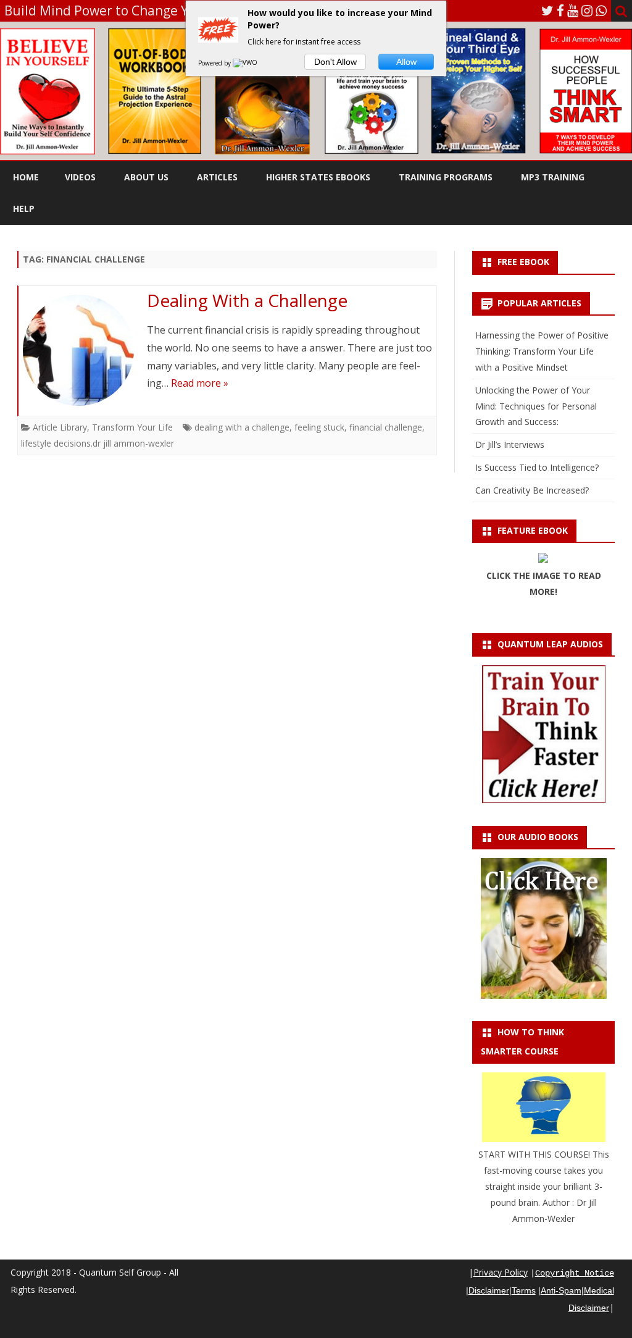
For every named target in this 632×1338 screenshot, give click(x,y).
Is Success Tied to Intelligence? (537, 467)
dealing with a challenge (241, 427)
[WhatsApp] (601, 10)
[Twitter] (547, 10)
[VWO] (246, 63)
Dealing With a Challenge (247, 300)
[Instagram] (586, 10)
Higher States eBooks (318, 177)
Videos (80, 177)
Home (26, 177)
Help (24, 208)
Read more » (199, 383)
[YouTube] (572, 10)
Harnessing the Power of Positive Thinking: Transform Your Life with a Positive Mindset (542, 351)
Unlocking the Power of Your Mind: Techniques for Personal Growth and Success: (536, 406)
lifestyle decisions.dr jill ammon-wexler (97, 443)
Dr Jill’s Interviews (509, 444)
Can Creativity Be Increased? (532, 490)
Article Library (60, 427)
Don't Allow (335, 62)
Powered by (215, 63)
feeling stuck (319, 427)
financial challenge (385, 427)
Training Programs (446, 177)
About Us (146, 177)
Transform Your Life (132, 427)
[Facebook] (560, 10)
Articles (217, 177)
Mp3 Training (552, 177)
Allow (406, 62)
